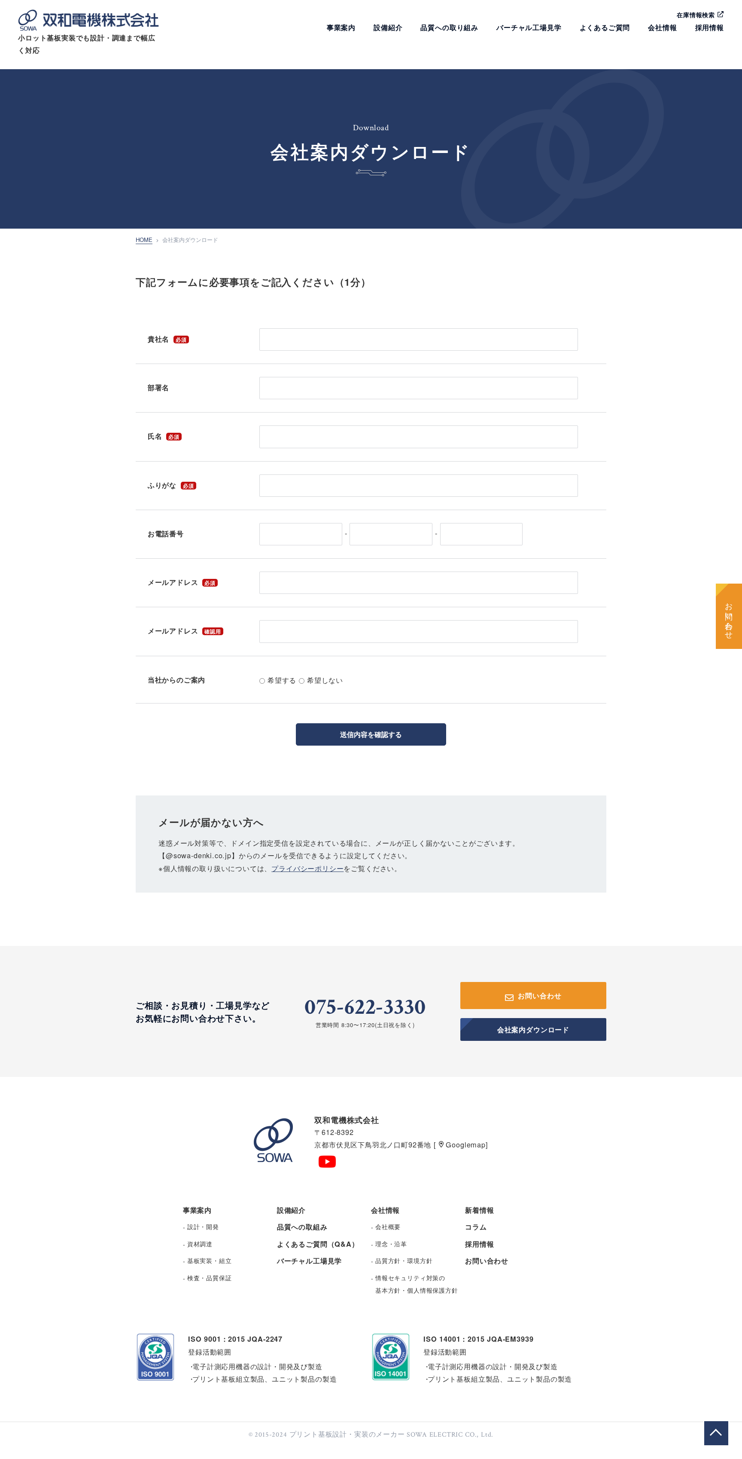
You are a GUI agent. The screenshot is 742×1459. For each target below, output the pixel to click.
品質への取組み (302, 1227)
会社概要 (388, 1226)
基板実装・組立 (209, 1260)
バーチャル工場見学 (528, 27)
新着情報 (479, 1210)
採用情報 (709, 27)
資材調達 (200, 1243)
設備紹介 (388, 27)
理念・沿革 (391, 1243)
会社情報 (662, 27)
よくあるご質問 (605, 27)
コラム (476, 1227)
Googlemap (465, 1144)
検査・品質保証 (209, 1277)
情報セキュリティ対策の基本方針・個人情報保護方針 (416, 1283)
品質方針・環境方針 (403, 1260)
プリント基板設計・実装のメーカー (347, 1434)
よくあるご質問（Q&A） (318, 1244)
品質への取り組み (449, 27)
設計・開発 (203, 1226)
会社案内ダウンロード (533, 1029)
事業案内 (341, 27)
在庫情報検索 (697, 14)
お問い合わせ (729, 616)
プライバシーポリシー (307, 868)
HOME (144, 240)
